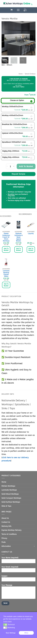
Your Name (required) (10, 558)
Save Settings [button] (11, 633)
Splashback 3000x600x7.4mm (14, 142)
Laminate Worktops (9, 490)
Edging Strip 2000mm (10, 151)
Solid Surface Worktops (11, 502)
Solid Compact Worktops (11, 498)
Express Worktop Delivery (11, 530)
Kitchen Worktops (8, 486)
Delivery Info (6, 526)
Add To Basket (6, 249)
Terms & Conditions (9, 534)
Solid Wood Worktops (10, 494)
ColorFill (31, 234)
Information (6, 546)
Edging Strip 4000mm (10, 157)
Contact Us (6, 522)
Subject (4, 576)
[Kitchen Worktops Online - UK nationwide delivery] (18, 4)
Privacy (4, 538)
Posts (4, 542)
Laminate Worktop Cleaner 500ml (6, 273)
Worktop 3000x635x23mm (12, 107)
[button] (11, 10)
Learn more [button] (7, 621)
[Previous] (5, 38)
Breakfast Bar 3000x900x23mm (14, 124)
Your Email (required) (10, 567)
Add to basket (26, 166)
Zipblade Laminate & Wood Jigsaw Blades (18, 237)
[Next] (32, 38)
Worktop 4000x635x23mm (12, 115)
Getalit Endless (30, 74)
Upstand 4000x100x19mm (12, 133)
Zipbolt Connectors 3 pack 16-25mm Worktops (6, 237)
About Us (5, 518)
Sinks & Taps (6, 506)
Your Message (7, 585)
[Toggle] (34, 546)
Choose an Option (17, 100)
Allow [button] (26, 633)
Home (21, 74)
